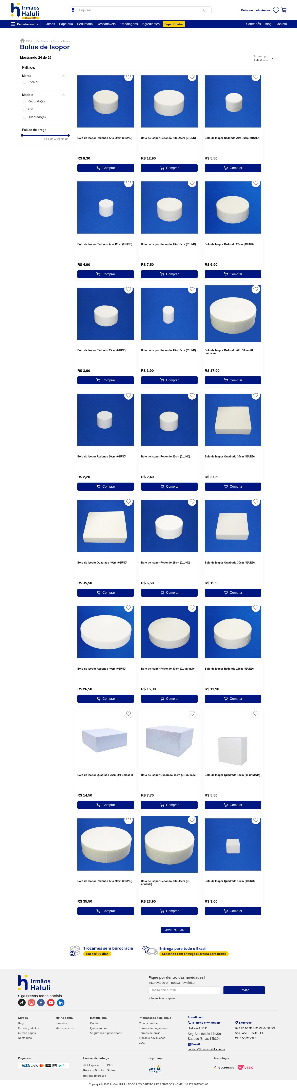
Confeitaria (42, 41)
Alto (30, 109)
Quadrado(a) (36, 117)
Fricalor (32, 82)
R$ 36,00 (61, 139)
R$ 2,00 (48, 139)
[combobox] (141, 10)
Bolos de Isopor (61, 41)
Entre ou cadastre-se (255, 10)
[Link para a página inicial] (27, 40)
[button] (45, 76)
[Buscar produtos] (205, 10)
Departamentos (27, 24)
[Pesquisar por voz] (73, 9)
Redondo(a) (36, 101)
